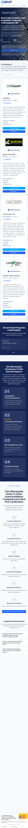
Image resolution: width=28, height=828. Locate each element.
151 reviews (15, 100)
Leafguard (6, 98)
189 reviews (14, 156)
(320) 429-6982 (15, 128)
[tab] (13, 352)
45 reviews (14, 216)
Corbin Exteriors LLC (9, 214)
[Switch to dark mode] (23, 2)
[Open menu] (26, 2)
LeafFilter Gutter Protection (11, 275)
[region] (14, 344)
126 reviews (15, 278)
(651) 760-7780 (14, 249)
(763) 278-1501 (14, 188)
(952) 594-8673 (15, 311)
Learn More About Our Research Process (14, 611)
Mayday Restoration (9, 154)
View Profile (13, 131)
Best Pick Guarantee (17, 35)
